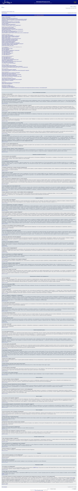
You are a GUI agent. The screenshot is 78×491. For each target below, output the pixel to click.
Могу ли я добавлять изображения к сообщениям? (10, 50)
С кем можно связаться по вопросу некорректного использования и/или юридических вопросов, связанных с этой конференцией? (24, 87)
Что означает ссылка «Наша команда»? (9, 63)
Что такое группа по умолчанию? (7, 62)
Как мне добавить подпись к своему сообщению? (10, 36)
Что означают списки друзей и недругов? (9, 69)
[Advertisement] (34, 7)
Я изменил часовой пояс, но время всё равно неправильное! (12, 29)
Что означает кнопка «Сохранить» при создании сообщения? (12, 43)
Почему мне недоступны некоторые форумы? (10, 40)
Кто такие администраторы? (7, 57)
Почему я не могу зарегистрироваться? (9, 24)
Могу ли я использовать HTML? (7, 48)
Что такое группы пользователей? (8, 58)
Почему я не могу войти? (6, 17)
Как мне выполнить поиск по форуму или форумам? (11, 72)
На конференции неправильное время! (8, 28)
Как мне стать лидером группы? (7, 60)
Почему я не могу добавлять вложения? (9, 41)
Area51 (3, 473)
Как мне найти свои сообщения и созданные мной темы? (12, 76)
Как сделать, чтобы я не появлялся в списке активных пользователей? (14, 20)
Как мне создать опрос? (6, 37)
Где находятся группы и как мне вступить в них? (10, 59)
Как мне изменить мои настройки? (8, 27)
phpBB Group (35, 467)
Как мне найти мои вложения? (7, 83)
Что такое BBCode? (5, 47)
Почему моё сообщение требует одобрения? (10, 44)
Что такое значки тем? (6, 54)
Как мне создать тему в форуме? (7, 35)
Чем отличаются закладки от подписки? (9, 78)
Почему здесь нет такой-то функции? (8, 86)
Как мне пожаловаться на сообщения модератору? (11, 42)
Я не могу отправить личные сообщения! (9, 65)
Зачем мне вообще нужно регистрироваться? (10, 18)
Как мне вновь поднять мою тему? (8, 45)
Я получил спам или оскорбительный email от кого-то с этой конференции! (15, 67)
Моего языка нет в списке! (6, 30)
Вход (3, 7)
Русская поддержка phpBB (39, 490)
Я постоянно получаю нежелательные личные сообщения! (12, 66)
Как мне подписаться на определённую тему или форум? (12, 79)
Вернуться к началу (5, 97)
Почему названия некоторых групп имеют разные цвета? (12, 61)
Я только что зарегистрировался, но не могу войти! (11, 21)
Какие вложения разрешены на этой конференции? (11, 82)
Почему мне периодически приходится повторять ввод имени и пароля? (14, 19)
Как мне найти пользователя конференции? (9, 75)
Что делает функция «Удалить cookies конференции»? (11, 25)
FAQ (72, 6)
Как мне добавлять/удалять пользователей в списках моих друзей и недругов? (15, 70)
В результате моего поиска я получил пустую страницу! (11, 74)
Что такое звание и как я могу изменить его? (9, 31)
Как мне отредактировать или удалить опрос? (10, 39)
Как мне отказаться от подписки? (7, 80)
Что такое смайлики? (5, 49)
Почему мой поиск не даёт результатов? (9, 73)
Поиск (75, 6)
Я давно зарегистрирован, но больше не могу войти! (11, 22)
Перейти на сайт (75, 2)
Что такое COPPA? (5, 23)
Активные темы (12, 11)
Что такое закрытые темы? (6, 53)
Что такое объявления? (6, 52)
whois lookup (72, 477)
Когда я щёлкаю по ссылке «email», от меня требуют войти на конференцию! (15, 32)
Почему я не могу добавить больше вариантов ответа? (11, 38)
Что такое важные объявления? (7, 51)
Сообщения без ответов (5, 11)
